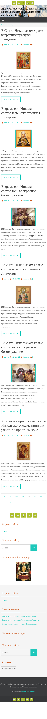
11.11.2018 (16, 354)
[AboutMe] (32, 3)
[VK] (19, 3)
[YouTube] (14, 3)
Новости (26, 44)
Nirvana (23, 688)
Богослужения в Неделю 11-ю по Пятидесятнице (19, 620)
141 (40, 493)
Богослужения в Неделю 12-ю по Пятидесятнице (19, 612)
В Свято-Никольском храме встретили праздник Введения (22, 34)
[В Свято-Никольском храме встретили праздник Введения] (23, 60)
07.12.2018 (16, 44)
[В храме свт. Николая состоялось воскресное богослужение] (23, 215)
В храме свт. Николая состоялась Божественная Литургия (20, 112)
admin (6, 44)
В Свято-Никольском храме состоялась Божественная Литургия (22, 267)
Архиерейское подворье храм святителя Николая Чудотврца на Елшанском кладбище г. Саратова (23, 11)
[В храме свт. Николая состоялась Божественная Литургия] (23, 137)
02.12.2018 (16, 122)
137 (16, 493)
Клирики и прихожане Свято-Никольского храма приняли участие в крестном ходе (23, 422)
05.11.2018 (16, 432)
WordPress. (31, 688)
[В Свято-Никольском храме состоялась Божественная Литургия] (23, 292)
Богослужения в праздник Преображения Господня (20, 616)
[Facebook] (23, 3)
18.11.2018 (16, 277)
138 (22, 493)
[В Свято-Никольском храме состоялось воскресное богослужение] (23, 370)
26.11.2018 (16, 199)
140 (34, 493)
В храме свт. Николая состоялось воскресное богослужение (18, 189)
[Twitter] (28, 3)
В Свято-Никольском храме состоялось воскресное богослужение (22, 344)
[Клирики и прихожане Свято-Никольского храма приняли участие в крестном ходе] (23, 447)
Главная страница (8, 25)
